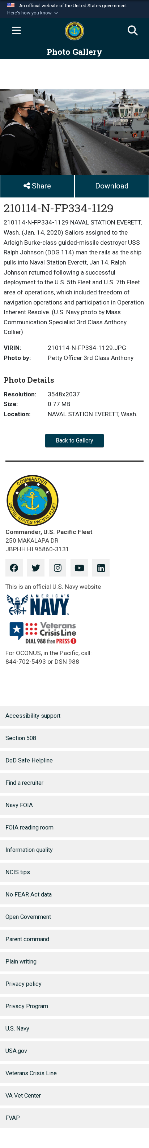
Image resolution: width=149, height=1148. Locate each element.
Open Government (28, 916)
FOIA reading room (29, 827)
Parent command (27, 939)
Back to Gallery (74, 440)
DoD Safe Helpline (29, 760)
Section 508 (20, 738)
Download (111, 186)
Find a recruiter (24, 782)
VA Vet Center (23, 1095)
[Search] (132, 31)
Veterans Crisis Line (31, 1073)
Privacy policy (23, 983)
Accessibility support (32, 715)
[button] (33, 13)
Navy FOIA (19, 805)
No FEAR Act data (28, 894)
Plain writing (21, 961)
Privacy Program (26, 1006)
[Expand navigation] (16, 31)
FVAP (12, 1117)
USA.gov (16, 1050)
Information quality (29, 849)
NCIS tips (17, 872)
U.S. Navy (17, 1028)
